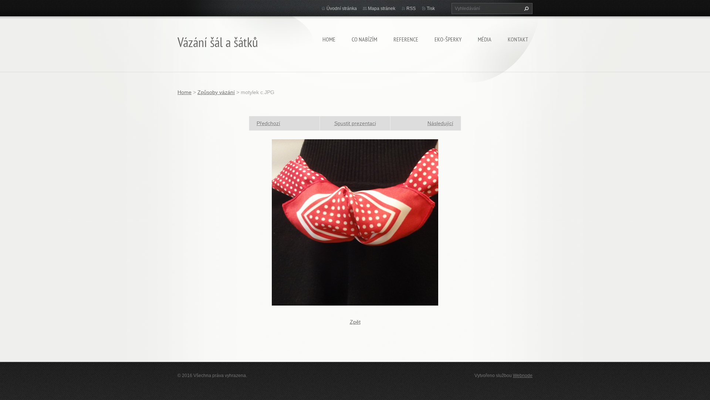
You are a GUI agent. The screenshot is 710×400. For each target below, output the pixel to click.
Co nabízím (364, 39)
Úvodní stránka (342, 8)
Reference (405, 39)
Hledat (525, 8)
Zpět (355, 322)
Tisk (431, 8)
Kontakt (518, 39)
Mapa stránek (381, 8)
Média (484, 39)
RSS (411, 8)
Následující (440, 123)
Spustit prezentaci (355, 123)
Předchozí (268, 123)
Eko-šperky (448, 39)
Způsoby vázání (216, 92)
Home (328, 39)
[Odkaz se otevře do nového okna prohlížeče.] (355, 222)
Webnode (522, 375)
